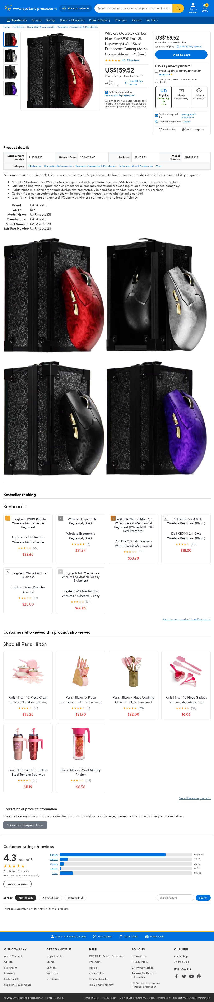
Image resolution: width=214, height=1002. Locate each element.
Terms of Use (139, 956)
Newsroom (10, 967)
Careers (136, 20)
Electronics (18, 27)
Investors (9, 973)
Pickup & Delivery (99, 20)
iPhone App (181, 956)
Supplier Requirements (17, 985)
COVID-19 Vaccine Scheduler (106, 956)
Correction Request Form (25, 825)
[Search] (178, 8)
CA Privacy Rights (142, 967)
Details (186, 121)
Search (203, 897)
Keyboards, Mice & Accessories (136, 166)
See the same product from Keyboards (187, 619)
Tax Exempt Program (101, 985)
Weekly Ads (157, 936)
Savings (50, 20)
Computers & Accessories (41, 27)
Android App (181, 962)
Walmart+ (52, 973)
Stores (50, 962)
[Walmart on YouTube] (191, 976)
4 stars (54, 859)
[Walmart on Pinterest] (199, 976)
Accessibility (96, 973)
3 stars (54, 864)
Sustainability (12, 979)
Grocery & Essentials (72, 20)
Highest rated (50, 897)
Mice (158, 166)
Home (6, 27)
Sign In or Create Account (70, 936)
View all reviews (17, 884)
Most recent (26, 897)
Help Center (105, 936)
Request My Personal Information (144, 975)
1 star (55, 873)
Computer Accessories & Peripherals (77, 27)
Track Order (131, 936)
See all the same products (195, 798)
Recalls (93, 967)
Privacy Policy (140, 962)
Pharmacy (121, 20)
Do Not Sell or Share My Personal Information (146, 984)
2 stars (54, 868)
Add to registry (195, 129)
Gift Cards (53, 979)
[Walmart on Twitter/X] (184, 976)
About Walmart (13, 956)
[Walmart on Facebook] (176, 976)
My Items (152, 20)
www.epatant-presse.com (120, 95)
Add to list (169, 129)
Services (36, 20)
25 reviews (133, 60)
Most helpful (75, 897)
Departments (19, 20)
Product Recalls (98, 979)
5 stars (54, 854)
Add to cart (181, 54)
